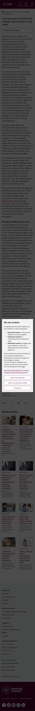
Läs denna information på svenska (15, 372)
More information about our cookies (16, 370)
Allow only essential (17, 378)
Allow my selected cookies (17, 383)
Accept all (17, 388)
